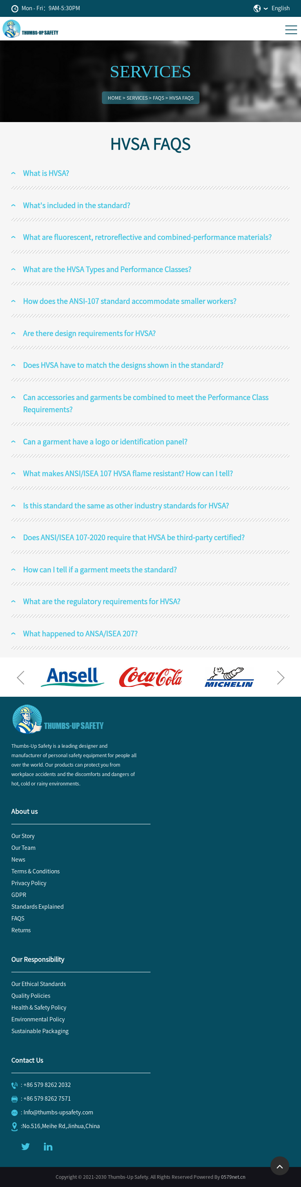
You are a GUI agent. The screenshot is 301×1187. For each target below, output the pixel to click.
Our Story (22, 836)
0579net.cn (233, 1176)
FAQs (158, 97)
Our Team (23, 848)
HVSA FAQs (181, 97)
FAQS (17, 918)
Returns (21, 930)
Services (137, 97)
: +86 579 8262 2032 (46, 1085)
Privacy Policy (28, 883)
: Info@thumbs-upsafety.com (57, 1112)
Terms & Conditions (35, 871)
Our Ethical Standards (38, 984)
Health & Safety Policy (38, 1007)
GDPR (18, 895)
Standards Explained (37, 906)
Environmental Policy (38, 1019)
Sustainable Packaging (40, 1031)
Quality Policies (30, 996)
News (18, 859)
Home (114, 97)
